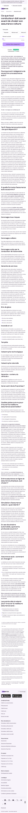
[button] (22, 36)
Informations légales (6, 780)
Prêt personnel (4, 705)
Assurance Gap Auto (5, 749)
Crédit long (3, 766)
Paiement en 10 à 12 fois (7, 761)
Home (2, 11)
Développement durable (6, 773)
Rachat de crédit (5, 716)
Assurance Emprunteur (6, 743)
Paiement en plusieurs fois (7, 755)
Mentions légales (5, 785)
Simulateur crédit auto (6, 728)
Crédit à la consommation (7, 703)
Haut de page (22, 691)
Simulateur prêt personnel (7, 726)
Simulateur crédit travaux (7, 731)
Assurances (9, 11)
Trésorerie (6, 32)
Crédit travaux (4, 708)
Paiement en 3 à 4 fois (6, 758)
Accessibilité (4, 782)
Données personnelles (6, 788)
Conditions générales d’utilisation (8, 793)
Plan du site (3, 807)
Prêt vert (3, 713)
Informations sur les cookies (7, 791)
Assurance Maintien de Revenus (8, 746)
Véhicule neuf (15, 32)
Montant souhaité (7, 36)
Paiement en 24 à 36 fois (7, 763)
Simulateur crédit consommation (8, 723)
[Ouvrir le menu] (24, 9)
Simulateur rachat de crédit (7, 734)
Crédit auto (3, 711)
